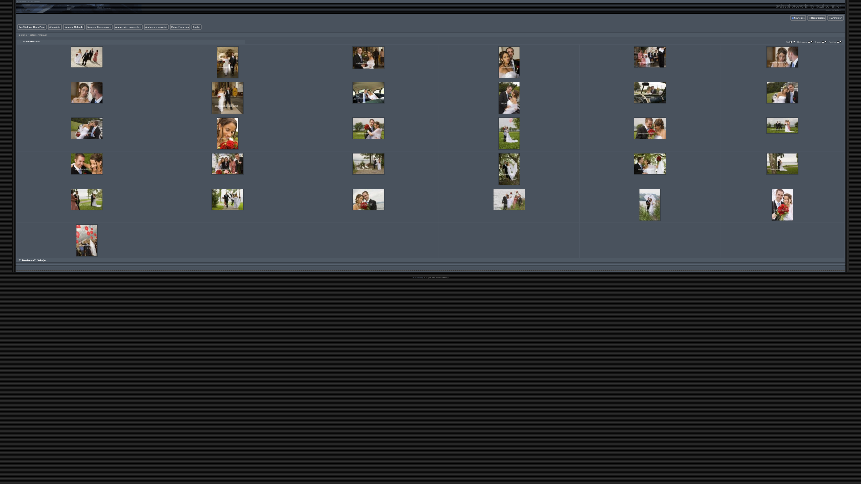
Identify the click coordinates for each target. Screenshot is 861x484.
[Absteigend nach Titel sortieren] (794, 42)
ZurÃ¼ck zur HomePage (32, 27)
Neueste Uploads (74, 27)
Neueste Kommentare (99, 27)
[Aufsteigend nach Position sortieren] (838, 42)
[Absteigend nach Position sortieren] (841, 42)
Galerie (23, 35)
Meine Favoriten (180, 27)
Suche (196, 27)
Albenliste (54, 27)
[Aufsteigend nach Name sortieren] (809, 42)
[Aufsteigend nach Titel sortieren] (791, 42)
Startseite (799, 18)
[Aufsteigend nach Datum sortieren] (823, 42)
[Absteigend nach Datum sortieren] (826, 42)
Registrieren (818, 18)
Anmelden (836, 18)
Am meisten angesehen (128, 27)
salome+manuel (38, 35)
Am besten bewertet (156, 27)
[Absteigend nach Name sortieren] (812, 42)
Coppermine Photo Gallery (436, 278)
